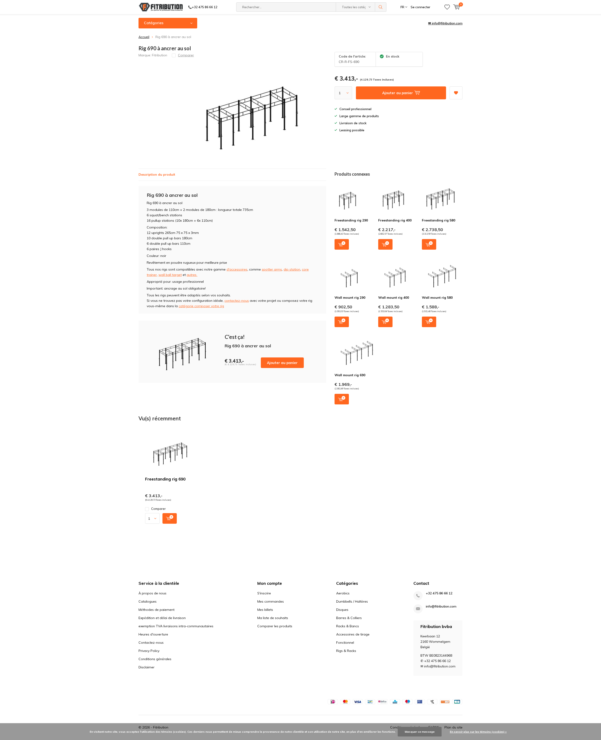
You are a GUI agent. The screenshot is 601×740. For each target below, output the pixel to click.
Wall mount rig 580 (437, 297)
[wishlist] (447, 7)
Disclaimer (146, 667)
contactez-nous (236, 300)
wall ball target (170, 275)
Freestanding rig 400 (395, 220)
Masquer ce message (420, 731)
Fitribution (159, 55)
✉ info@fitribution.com (445, 23)
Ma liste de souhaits (272, 618)
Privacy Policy (149, 651)
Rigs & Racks (346, 651)
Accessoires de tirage (353, 634)
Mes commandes (270, 601)
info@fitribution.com (441, 606)
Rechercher (380, 7)
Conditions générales (155, 659)
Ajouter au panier (282, 362)
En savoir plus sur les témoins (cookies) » (478, 731)
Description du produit (157, 174)
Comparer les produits (274, 626)
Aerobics (343, 593)
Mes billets (265, 610)
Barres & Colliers (349, 618)
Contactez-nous (151, 642)
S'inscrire (264, 593)
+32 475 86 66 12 (439, 593)
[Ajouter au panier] (169, 518)
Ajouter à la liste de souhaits (456, 92)
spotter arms (272, 269)
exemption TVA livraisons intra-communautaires (176, 626)
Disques (342, 610)
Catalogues (148, 601)
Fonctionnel (345, 642)
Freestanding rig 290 (351, 220)
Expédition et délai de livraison (162, 618)
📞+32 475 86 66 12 (202, 7)
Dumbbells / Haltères (352, 601)
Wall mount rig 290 (350, 297)
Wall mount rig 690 (350, 375)
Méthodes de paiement (156, 610)
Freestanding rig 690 (165, 479)
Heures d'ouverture (153, 634)
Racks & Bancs (347, 626)
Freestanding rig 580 (438, 220)
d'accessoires (237, 269)
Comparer (158, 509)
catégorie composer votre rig (201, 306)
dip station (292, 269)
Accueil (144, 37)
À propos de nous (152, 593)
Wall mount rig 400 (393, 297)
